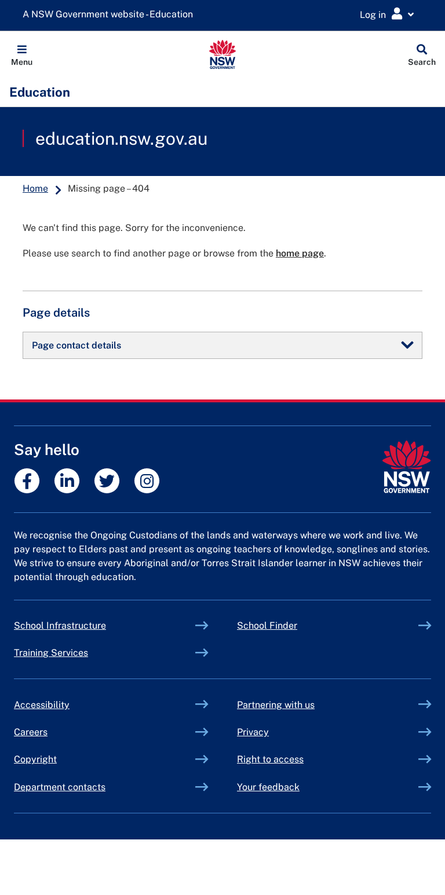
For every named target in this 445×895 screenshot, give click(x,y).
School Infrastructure (87, 625)
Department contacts (59, 787)
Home (35, 188)
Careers (31, 732)
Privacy (253, 732)
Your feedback (268, 787)
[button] (21, 54)
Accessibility (42, 704)
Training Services (78, 652)
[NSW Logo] (222, 54)
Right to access (270, 759)
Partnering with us (276, 704)
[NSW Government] (406, 467)
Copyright (35, 759)
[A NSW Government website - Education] (111, 14)
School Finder (267, 625)
